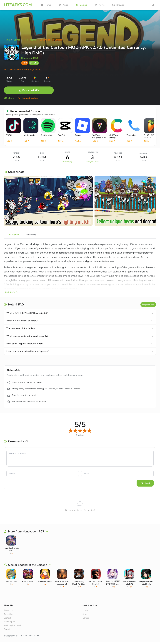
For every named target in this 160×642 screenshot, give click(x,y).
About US (8, 610)
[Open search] (153, 5)
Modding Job (9, 621)
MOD (24, 63)
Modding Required (12, 625)
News (102, 4)
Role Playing (67, 162)
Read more (9, 291)
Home (48, 4)
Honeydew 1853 (29, 58)
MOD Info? (31, 234)
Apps (65, 4)
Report (7, 629)
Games (83, 4)
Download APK (30, 90)
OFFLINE (34, 63)
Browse (120, 4)
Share (11, 97)
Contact (7, 618)
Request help (148, 304)
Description (13, 234)
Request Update (30, 97)
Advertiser (8, 614)
